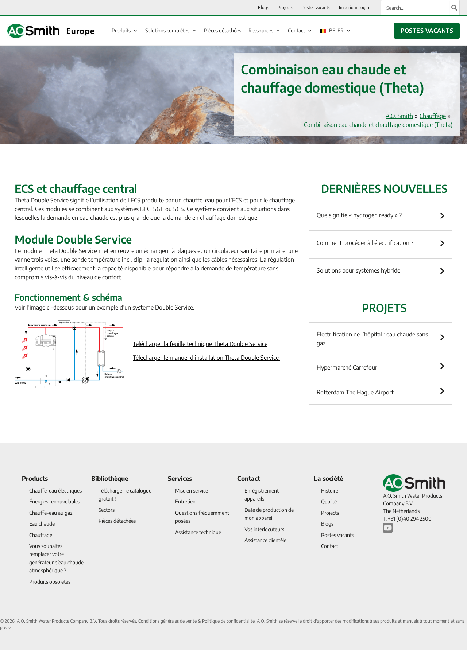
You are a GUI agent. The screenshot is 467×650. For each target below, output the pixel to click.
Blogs (327, 524)
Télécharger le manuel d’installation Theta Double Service (206, 357)
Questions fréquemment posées (202, 517)
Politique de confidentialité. (229, 621)
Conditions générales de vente (168, 621)
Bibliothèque (109, 478)
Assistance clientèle (265, 540)
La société (328, 478)
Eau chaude (42, 524)
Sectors (107, 510)
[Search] (454, 7)
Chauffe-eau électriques (55, 490)
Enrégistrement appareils (261, 494)
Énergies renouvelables (54, 501)
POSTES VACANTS (427, 30)
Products (35, 478)
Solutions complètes (167, 30)
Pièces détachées (222, 30)
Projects (330, 513)
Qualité (329, 501)
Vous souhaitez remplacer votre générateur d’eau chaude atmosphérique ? (56, 558)
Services (180, 478)
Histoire (329, 490)
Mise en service (191, 490)
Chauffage (433, 116)
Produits (121, 30)
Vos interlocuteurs (264, 529)
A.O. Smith (399, 116)
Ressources (260, 30)
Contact (296, 30)
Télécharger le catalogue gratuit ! (125, 494)
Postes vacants (337, 535)
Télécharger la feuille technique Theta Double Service (200, 343)
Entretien (185, 501)
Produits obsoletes (49, 582)
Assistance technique (198, 532)
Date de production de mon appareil (269, 514)
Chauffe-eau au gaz (50, 513)
